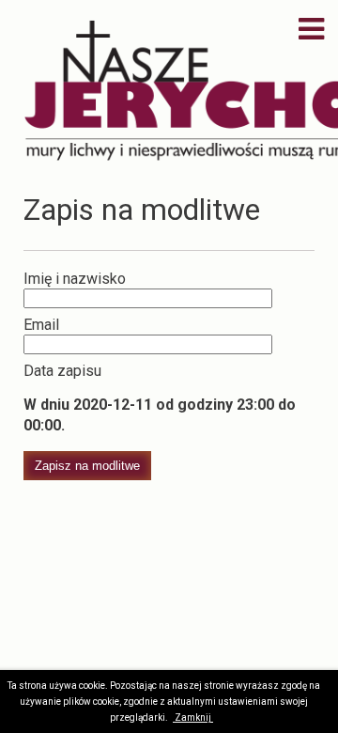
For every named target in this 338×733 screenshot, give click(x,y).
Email (41, 325)
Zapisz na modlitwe (87, 466)
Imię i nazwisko (74, 279)
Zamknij (194, 717)
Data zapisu (62, 371)
